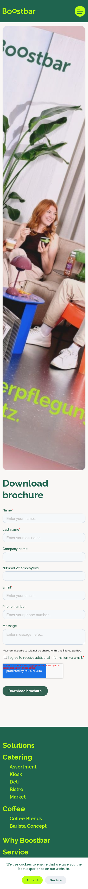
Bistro (16, 789)
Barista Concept (28, 826)
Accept (32, 880)
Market (18, 797)
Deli (14, 782)
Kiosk (16, 774)
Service (16, 852)
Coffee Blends (26, 818)
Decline (56, 880)
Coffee (14, 808)
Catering (17, 757)
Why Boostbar (26, 840)
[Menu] (80, 11)
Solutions (18, 745)
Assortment (23, 767)
